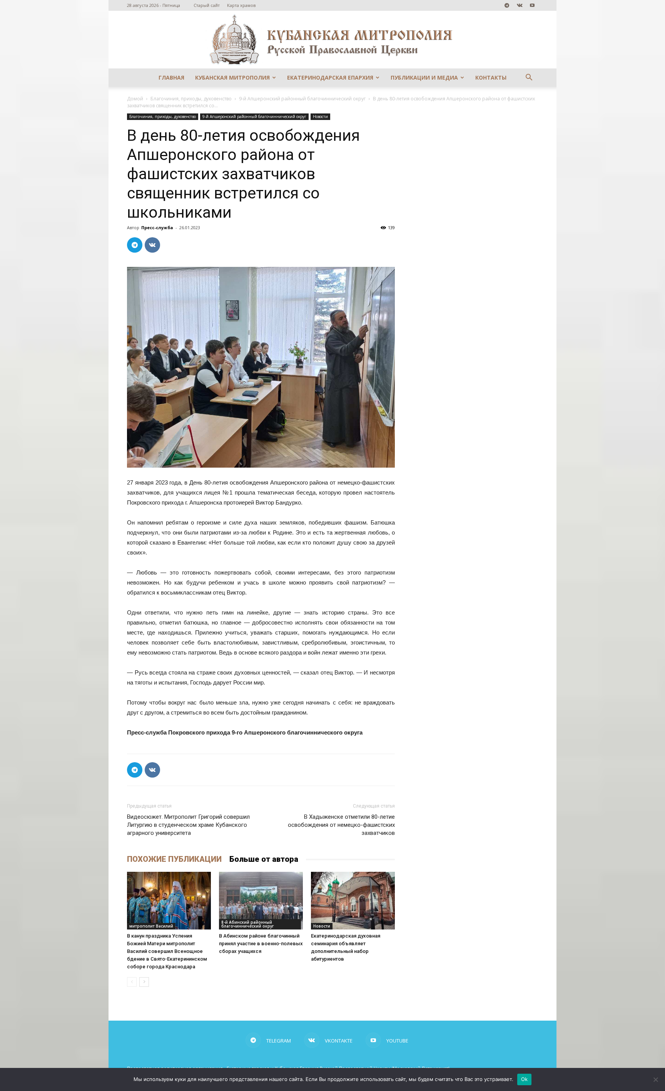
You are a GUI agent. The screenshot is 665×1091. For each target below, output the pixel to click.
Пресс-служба (157, 227)
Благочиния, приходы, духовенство (191, 98)
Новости (320, 116)
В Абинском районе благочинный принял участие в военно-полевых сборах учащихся (261, 943)
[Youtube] (532, 5)
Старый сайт (207, 5)
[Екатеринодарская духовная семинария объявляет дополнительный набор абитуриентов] (353, 900)
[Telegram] (507, 5)
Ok (524, 1079)
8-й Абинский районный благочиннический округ (247, 924)
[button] (529, 78)
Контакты (490, 77)
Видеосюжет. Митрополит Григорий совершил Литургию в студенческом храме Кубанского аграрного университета (188, 824)
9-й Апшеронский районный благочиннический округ (302, 98)
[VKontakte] (519, 5)
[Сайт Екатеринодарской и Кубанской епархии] (332, 39)
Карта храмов (241, 5)
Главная (171, 77)
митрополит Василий (151, 926)
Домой (135, 98)
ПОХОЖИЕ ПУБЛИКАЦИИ (174, 859)
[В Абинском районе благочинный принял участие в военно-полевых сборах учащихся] (261, 900)
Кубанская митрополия (232, 77)
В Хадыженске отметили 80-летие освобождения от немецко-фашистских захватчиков (341, 824)
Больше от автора (263, 859)
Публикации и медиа (424, 77)
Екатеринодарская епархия (330, 77)
